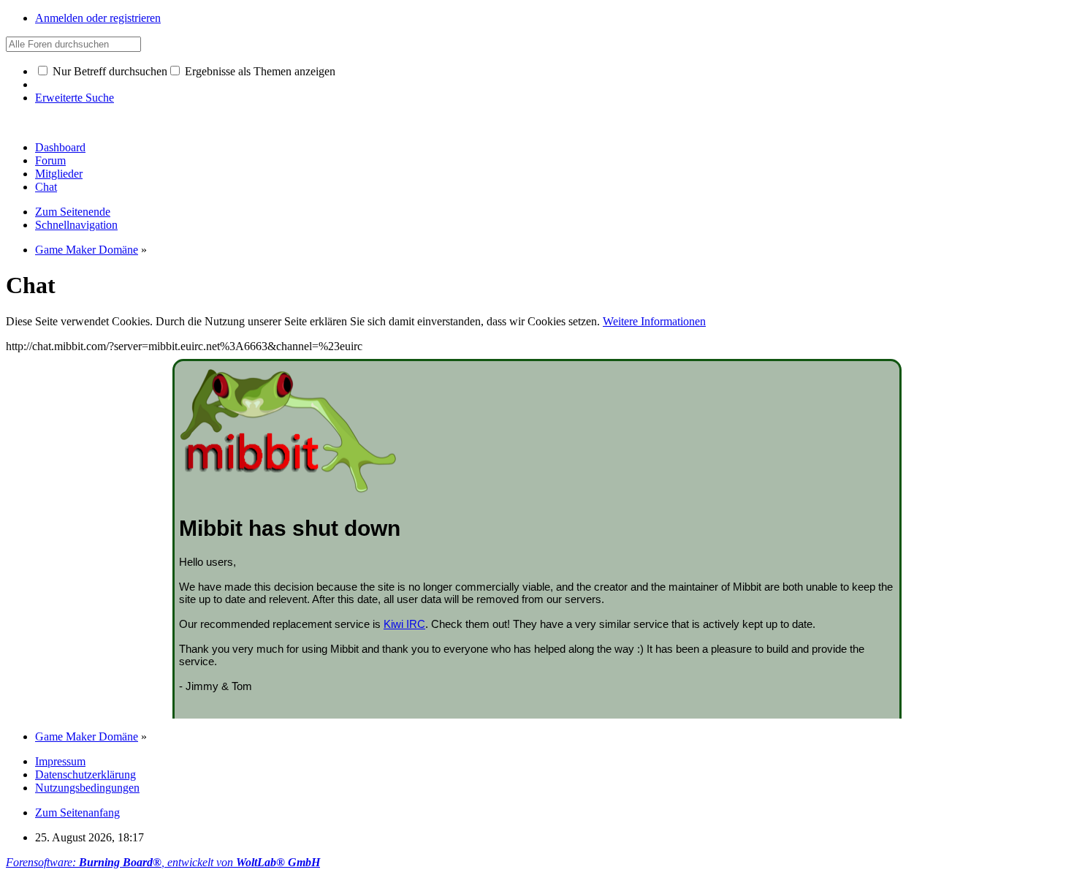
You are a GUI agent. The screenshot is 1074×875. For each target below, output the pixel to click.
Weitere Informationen (654, 321)
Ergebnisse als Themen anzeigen (258, 71)
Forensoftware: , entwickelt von (163, 862)
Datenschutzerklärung (85, 774)
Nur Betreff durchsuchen (108, 71)
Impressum (60, 761)
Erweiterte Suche (74, 97)
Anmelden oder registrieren (98, 18)
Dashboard (60, 147)
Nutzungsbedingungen (87, 787)
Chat (46, 187)
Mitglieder (59, 173)
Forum (50, 160)
